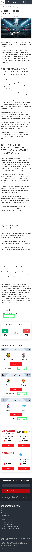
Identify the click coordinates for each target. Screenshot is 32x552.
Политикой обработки (7, 498)
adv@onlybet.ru (13, 548)
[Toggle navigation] (29, 2)
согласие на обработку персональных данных (15, 497)
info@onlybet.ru (5, 548)
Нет (27, 331)
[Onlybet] (2, 2)
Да (6, 331)
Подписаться (13, 491)
